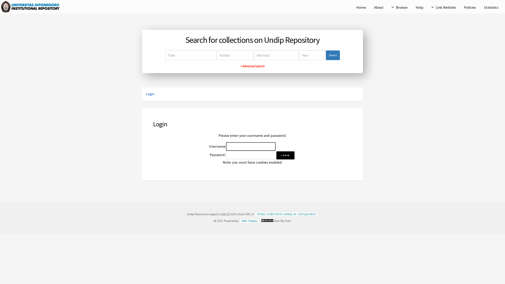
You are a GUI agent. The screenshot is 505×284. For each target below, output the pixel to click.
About (378, 7)
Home (361, 7)
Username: (217, 146)
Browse (402, 7)
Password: (217, 155)
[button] (285, 155)
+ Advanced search (252, 66)
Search (333, 55)
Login (150, 94)
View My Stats (282, 221)
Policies (470, 7)
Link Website (446, 7)
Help (419, 7)
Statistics (491, 7)
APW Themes (250, 221)
